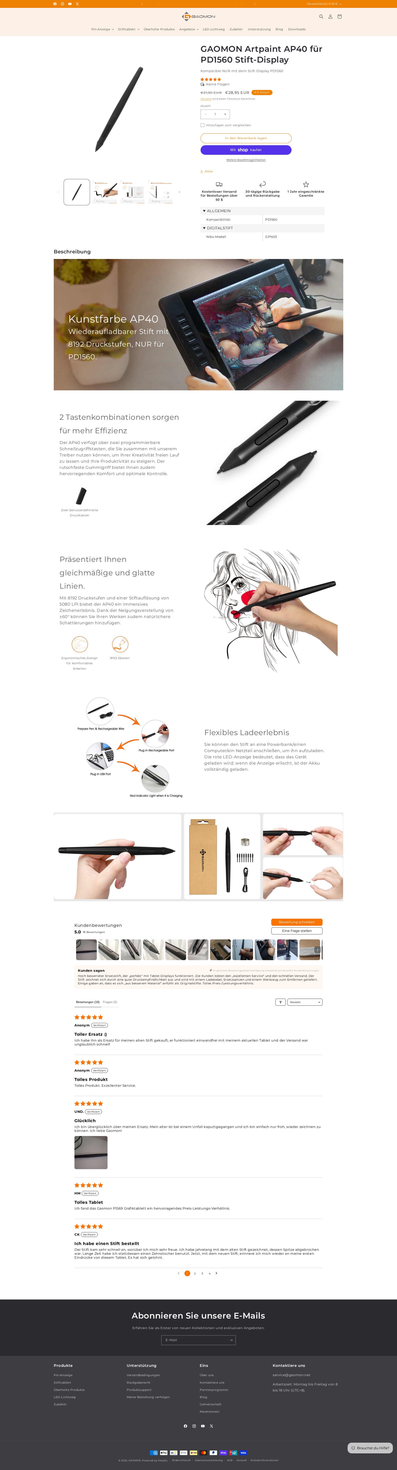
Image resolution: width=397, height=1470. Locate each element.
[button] (102, 29)
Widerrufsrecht (181, 1460)
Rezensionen (209, 1411)
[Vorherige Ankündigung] (142, 4)
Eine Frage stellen (297, 931)
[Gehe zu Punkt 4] (153, 949)
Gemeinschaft (210, 1404)
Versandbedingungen (143, 1375)
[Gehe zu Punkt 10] (287, 949)
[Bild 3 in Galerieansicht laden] (133, 192)
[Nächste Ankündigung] (254, 4)
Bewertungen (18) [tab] (88, 1002)
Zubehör (60, 1404)
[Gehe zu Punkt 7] (220, 949)
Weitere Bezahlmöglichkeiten (246, 159)
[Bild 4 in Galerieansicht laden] (160, 192)
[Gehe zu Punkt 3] (131, 949)
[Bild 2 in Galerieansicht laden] (105, 192)
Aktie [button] (209, 171)
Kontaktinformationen (265, 1460)
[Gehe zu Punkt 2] (108, 949)
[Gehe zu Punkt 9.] (265, 949)
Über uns (207, 1375)
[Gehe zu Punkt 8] (242, 949)
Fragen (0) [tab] (110, 1002)
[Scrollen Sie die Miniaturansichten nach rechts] (317, 949)
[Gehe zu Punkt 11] (309, 949)
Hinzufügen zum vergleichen (228, 125)
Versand (206, 98)
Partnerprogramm (214, 1390)
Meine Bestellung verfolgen (148, 1397)
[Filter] (280, 1002)
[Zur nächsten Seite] (217, 1273)
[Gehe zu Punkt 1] (86, 949)
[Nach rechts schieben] (179, 192)
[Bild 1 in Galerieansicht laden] (77, 192)
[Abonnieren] (231, 1340)
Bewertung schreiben (297, 922)
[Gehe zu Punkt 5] (175, 949)
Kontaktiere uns (212, 1382)
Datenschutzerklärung (209, 1460)
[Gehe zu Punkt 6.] (198, 949)
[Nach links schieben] (58, 192)
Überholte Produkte (69, 1390)
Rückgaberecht (139, 1382)
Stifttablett (62, 1382)
